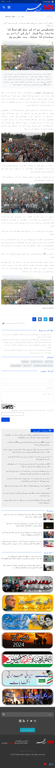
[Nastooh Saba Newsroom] (50, 764)
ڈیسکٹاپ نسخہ (27, 730)
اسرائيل (48, 361)
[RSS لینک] (23, 721)
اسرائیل (27, 365)
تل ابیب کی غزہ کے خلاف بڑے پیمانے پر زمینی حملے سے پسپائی (26, 339)
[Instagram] (35, 721)
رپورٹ (50, 510)
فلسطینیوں (15, 365)
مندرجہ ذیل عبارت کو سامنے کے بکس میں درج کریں (32, 410)
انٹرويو (49, 552)
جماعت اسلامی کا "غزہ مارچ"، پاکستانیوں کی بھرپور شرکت (27, 342)
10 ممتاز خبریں (42, 430)
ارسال (5, 420)
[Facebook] (27, 721)
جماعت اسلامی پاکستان (43, 365)
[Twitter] (31, 721)
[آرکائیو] (20, 721)
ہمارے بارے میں (27, 751)
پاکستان (49, 16)
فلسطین (25, 361)
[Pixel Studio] (43, 764)
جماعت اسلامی (36, 361)
